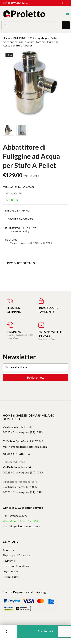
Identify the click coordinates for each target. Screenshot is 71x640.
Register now (35, 377)
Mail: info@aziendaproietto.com (21, 526)
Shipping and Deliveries (16, 555)
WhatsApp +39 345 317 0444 (20, 521)
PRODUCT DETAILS (21, 263)
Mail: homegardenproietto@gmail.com (25, 446)
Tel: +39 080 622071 (15, 515)
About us (8, 550)
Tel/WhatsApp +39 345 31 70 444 (23, 441)
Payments (9, 560)
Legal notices (11, 571)
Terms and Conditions (16, 566)
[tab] (35, 264)
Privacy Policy (11, 576)
